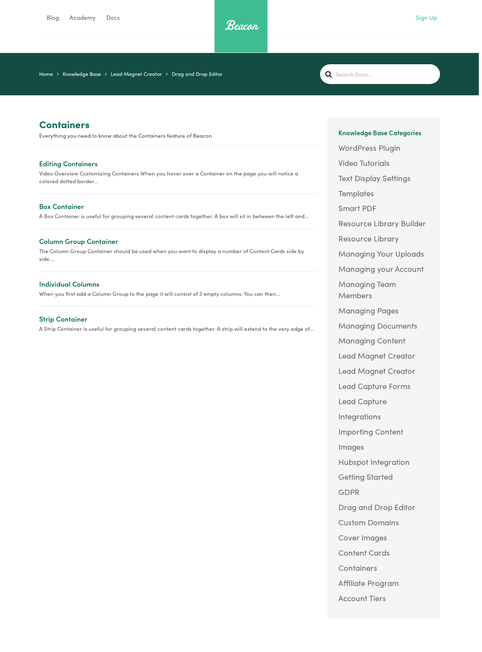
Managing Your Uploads (381, 253)
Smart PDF (357, 208)
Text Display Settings (374, 178)
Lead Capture (362, 401)
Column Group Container (78, 241)
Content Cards (364, 552)
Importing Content (370, 431)
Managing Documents (377, 325)
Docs (113, 17)
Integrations (359, 416)
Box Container (61, 206)
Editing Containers (68, 163)
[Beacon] (241, 25)
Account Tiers (362, 598)
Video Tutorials (364, 162)
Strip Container (63, 318)
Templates (356, 193)
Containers (357, 567)
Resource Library (368, 238)
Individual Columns (69, 283)
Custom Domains (368, 522)
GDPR (349, 491)
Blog (52, 17)
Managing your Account (381, 268)
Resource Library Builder (382, 223)
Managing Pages (368, 310)
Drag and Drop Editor (376, 507)
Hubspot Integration (374, 461)
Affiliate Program (368, 583)
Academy (83, 17)
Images (351, 446)
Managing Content (371, 340)
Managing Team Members (367, 289)
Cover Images (362, 537)
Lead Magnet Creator (376, 355)
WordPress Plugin (369, 147)
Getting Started (365, 476)
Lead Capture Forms (374, 386)
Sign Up (426, 17)
